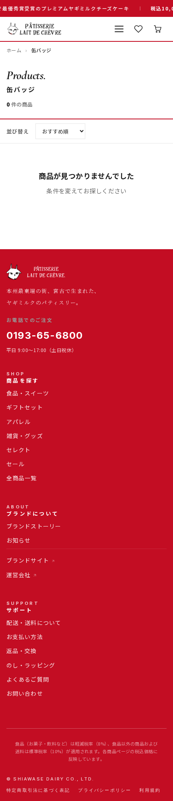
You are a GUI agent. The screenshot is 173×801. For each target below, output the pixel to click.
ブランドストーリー (33, 526)
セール (15, 464)
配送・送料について (33, 623)
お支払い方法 (24, 637)
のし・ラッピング (30, 665)
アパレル (18, 422)
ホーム (13, 50)
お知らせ (18, 540)
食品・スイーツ (27, 393)
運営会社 (18, 575)
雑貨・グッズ (24, 436)
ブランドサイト (27, 560)
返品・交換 (21, 651)
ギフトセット (24, 407)
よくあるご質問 (27, 679)
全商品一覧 (21, 478)
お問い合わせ (24, 693)
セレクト (18, 450)
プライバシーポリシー (104, 790)
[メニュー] (119, 29)
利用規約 (150, 790)
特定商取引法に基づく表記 (38, 790)
